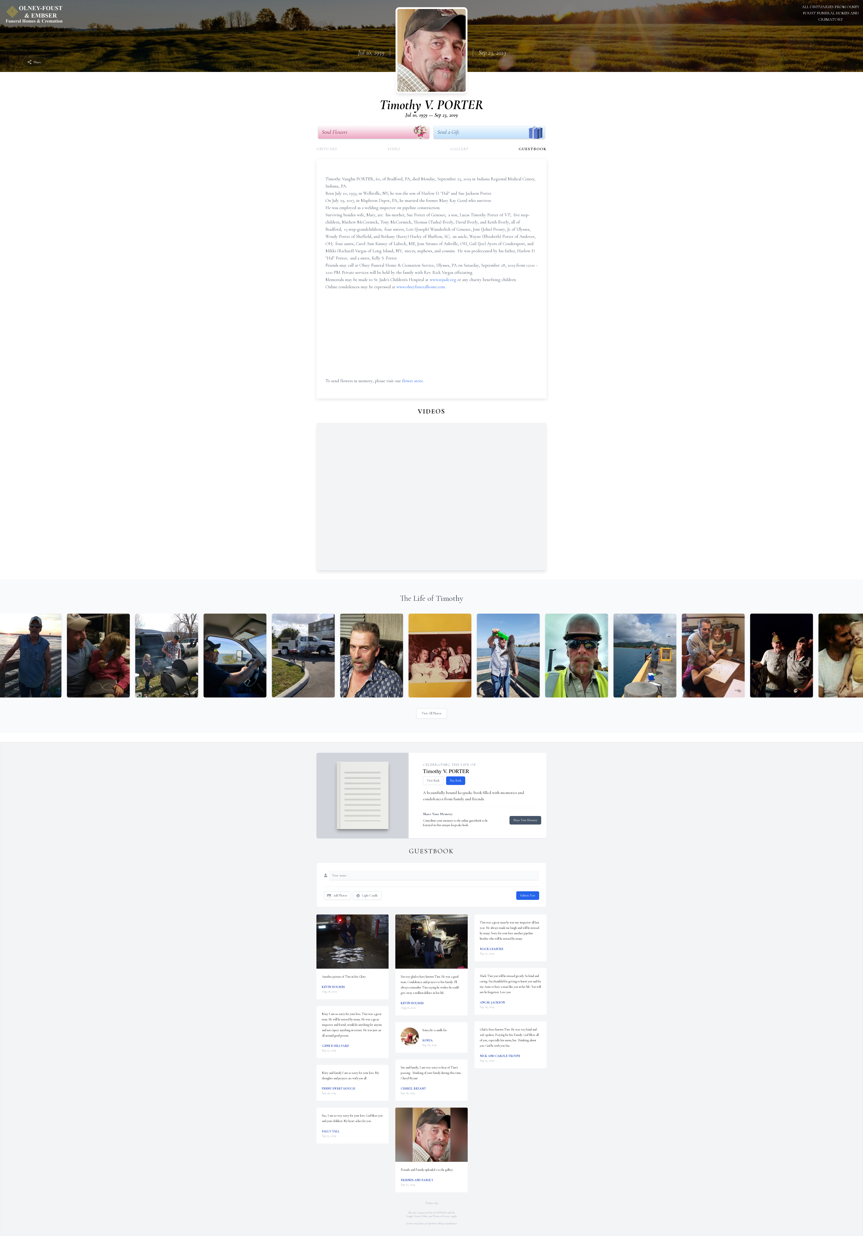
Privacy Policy (421, 1216)
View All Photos (431, 713)
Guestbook (533, 148)
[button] (352, 941)
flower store (412, 381)
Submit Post (527, 895)
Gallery (459, 148)
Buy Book (455, 780)
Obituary (326, 148)
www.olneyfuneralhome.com (421, 287)
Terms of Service (441, 1216)
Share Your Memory (525, 820)
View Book (433, 780)
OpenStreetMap (435, 1223)
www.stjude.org (443, 279)
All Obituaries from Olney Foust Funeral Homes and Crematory (830, 13)
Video (393, 148)
